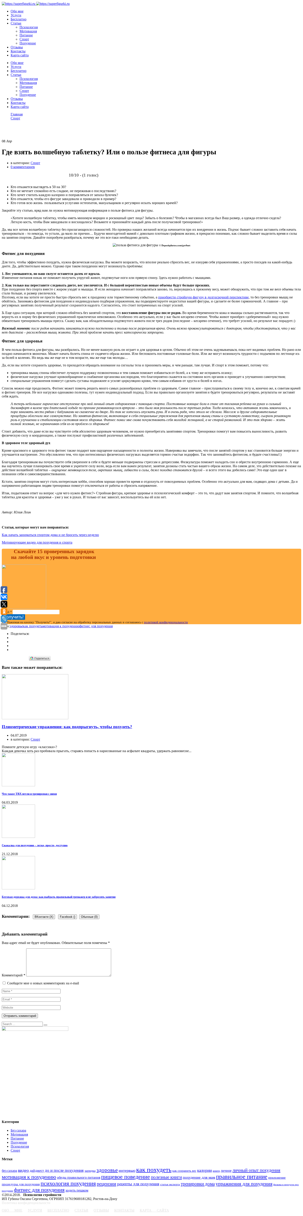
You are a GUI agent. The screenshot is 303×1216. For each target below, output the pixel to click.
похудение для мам (199, 1177)
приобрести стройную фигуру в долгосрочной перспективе (203, 297)
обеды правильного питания (78, 1177)
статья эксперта (170, 1184)
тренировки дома (198, 1183)
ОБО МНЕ (12, 1210)
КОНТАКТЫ (124, 1210)
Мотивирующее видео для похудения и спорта (37, 542)
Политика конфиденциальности (26, 1203)
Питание (26, 35)
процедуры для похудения (21, 1184)
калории (204, 1170)
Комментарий (13, 975)
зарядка (90, 1170)
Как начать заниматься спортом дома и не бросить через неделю (50, 535)
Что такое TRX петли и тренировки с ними (29, 793)
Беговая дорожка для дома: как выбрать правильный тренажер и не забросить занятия (59, 896)
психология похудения (68, 1183)
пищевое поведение (125, 1177)
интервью (127, 1170)
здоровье (16, 626)
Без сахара (18, 1130)
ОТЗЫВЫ (101, 1210)
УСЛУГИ (35, 1210)
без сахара (9, 1170)
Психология (29, 27)
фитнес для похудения (96, 626)
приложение (277, 1177)
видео (23, 1170)
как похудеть (32, 626)
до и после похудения (64, 1170)
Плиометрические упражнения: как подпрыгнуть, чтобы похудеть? (67, 726)
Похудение (28, 43)
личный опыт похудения (256, 1170)
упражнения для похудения (244, 1183)
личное (226, 1170)
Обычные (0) (89, 916)
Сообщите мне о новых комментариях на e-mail (43, 983)
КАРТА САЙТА (154, 1210)
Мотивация (28, 31)
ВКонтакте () (44, 916)
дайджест (37, 1170)
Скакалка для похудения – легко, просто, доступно (35, 845)
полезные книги (166, 1177)
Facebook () (67, 916)
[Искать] (45, 1025)
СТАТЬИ (81, 1210)
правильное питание (241, 1176)
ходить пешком (76, 1190)
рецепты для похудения (138, 1184)
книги (216, 1170)
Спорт (24, 39)
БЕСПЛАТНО (58, 1210)
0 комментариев (23, 167)
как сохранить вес (184, 1170)
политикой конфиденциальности (166, 622)
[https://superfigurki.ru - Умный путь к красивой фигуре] (18, 4)
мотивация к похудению (60, 626)
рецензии (106, 1183)
